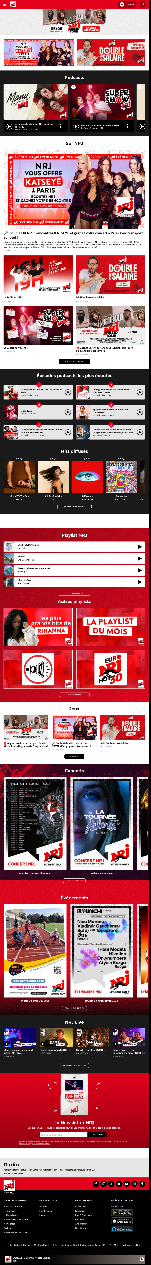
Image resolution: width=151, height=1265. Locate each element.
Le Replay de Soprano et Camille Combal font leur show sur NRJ (42, 430)
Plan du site (14, 1243)
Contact (27, 1243)
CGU (55, 1243)
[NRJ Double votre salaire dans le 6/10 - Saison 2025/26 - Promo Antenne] (110, 52)
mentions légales (24, 1142)
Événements (74, 896)
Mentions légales (41, 1243)
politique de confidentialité (41, 1142)
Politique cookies (69, 1243)
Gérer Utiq (113, 1243)
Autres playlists (74, 600)
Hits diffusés (74, 450)
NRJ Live (74, 1020)
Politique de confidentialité (92, 1243)
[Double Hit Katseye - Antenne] (38, 52)
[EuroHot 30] (110, 667)
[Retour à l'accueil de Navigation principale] (13, 4)
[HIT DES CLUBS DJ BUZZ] (38, 667)
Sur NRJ (74, 142)
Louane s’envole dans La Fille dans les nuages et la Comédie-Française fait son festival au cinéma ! (113, 431)
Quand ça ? (26, 409)
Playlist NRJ (74, 533)
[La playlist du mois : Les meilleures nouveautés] (110, 625)
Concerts (74, 769)
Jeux (74, 707)
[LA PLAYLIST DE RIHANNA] (38, 625)
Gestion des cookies (131, 1243)
